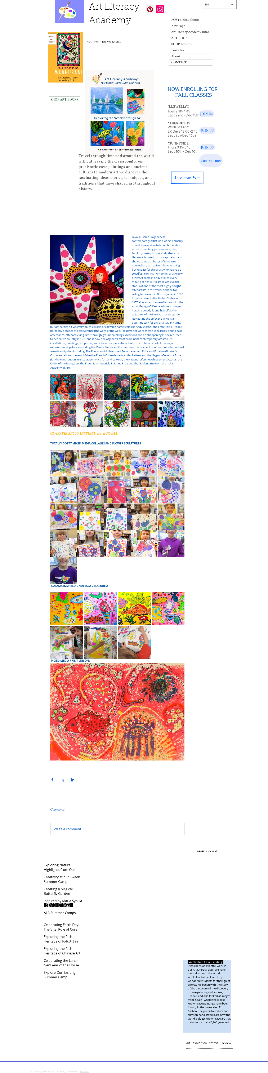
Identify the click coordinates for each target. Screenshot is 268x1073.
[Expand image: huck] (100, 608)
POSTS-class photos (185, 20)
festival (214, 1043)
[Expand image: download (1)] (171, 414)
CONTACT (179, 62)
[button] (183, 198)
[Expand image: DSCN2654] (171, 517)
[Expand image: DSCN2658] (144, 517)
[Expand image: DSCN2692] (63, 489)
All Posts (51, 199)
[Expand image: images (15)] (171, 387)
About (175, 56)
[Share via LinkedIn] (73, 780)
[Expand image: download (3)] (90, 387)
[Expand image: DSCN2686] (63, 570)
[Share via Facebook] (52, 780)
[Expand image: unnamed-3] (117, 387)
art (188, 1043)
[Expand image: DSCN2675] (171, 489)
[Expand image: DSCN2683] (117, 463)
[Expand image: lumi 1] (66, 608)
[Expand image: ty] (66, 642)
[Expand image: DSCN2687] (144, 463)
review (226, 1043)
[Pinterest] (150, 9)
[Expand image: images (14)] (144, 387)
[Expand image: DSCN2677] (117, 489)
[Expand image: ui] (100, 642)
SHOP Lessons (181, 44)
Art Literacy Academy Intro (190, 32)
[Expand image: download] (63, 387)
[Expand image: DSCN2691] (171, 543)
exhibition (200, 1043)
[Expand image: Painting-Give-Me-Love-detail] (63, 414)
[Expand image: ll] (134, 642)
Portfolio (177, 50)
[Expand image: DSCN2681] (90, 463)
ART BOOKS (180, 38)
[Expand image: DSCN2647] (144, 543)
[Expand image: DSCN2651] (90, 543)
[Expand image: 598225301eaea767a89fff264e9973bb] (90, 414)
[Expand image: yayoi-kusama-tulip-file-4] (117, 414)
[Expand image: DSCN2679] (90, 489)
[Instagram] (160, 9)
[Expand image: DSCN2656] (144, 489)
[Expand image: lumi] (168, 608)
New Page (178, 26)
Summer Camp (74, 199)
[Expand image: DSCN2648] (117, 543)
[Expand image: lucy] (134, 608)
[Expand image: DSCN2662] (90, 517)
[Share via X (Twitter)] (62, 780)
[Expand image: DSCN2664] (117, 517)
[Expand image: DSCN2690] (171, 463)
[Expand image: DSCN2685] (63, 463)
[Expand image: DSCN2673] (63, 517)
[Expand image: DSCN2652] (63, 543)
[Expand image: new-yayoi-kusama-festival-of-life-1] (144, 414)
